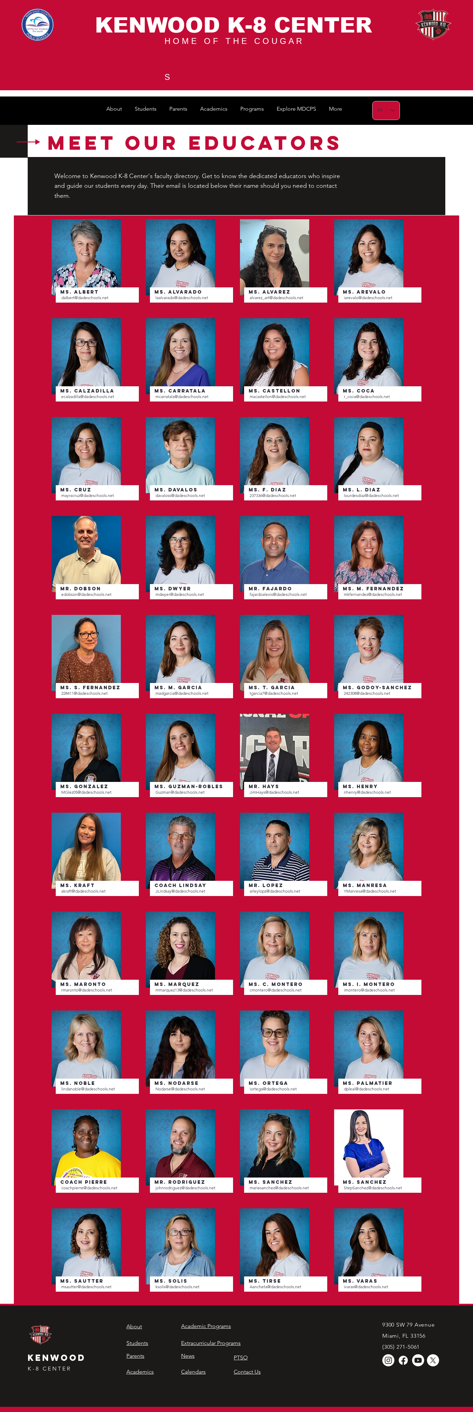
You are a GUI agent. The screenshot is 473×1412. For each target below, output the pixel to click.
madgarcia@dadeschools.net (181, 693)
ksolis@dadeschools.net (177, 1286)
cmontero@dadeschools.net (276, 990)
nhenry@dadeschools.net (367, 792)
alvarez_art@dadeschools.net (276, 297)
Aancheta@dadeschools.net (275, 1286)
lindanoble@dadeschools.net (88, 1088)
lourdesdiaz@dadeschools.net (371, 495)
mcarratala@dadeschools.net (181, 396)
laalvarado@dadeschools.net (181, 297)
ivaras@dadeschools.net (366, 1286)
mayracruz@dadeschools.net (87, 495)
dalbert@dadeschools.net (84, 297)
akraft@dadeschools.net (83, 891)
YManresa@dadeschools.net (370, 891)
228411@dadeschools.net (84, 693)
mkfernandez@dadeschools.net (373, 594)
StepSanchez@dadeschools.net (373, 1187)
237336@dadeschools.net (273, 495)
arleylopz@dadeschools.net (275, 891)
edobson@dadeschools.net (86, 594)
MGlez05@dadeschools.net (86, 792)
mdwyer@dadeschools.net (179, 594)
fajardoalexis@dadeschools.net (278, 594)
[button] (115, 109)
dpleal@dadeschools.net (366, 1088)
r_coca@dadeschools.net (367, 396)
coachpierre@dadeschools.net (89, 1187)
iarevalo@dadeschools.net (368, 297)
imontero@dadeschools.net (369, 990)
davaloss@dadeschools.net (180, 495)
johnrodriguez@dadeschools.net (185, 1187)
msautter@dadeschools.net (86, 1286)
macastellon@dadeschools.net (278, 396)
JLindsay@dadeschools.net (180, 891)
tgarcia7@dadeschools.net (274, 693)
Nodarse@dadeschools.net (180, 1088)
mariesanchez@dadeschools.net (279, 1187)
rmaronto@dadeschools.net (86, 990)
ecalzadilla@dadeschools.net (87, 396)
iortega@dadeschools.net (273, 1088)
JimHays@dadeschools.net (274, 792)
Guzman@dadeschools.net (180, 792)
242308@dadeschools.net (367, 693)
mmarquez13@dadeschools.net (184, 990)
